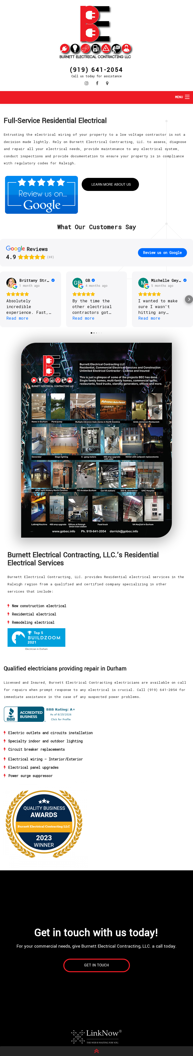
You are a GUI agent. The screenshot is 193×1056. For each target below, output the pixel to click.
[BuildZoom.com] (36, 637)
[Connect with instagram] (86, 83)
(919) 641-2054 (96, 69)
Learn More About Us (111, 184)
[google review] (41, 194)
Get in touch (96, 965)
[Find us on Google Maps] (107, 83)
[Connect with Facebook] (97, 83)
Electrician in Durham (36, 649)
